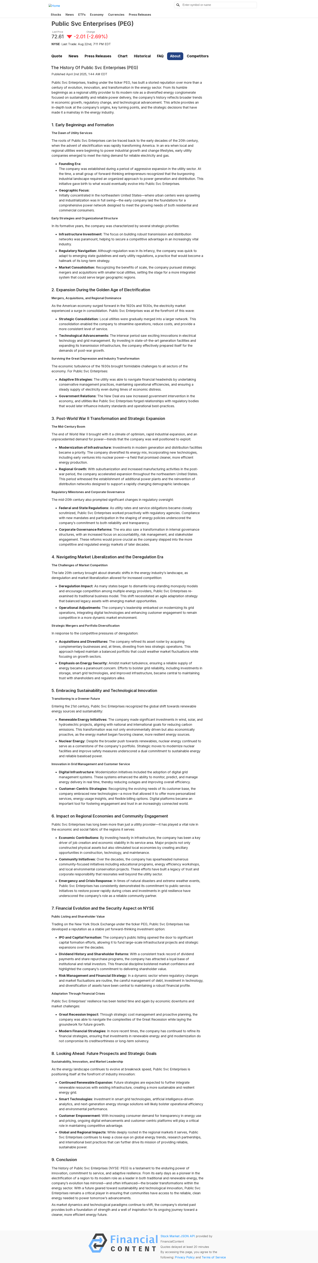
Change (90, 31)
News (70, 14)
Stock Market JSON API (177, 1236)
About (175, 56)
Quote (56, 56)
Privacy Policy (185, 1257)
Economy (97, 14)
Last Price (57, 31)
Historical (142, 56)
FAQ (160, 56)
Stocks (56, 14)
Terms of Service (214, 1257)
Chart (123, 56)
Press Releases (140, 14)
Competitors (198, 56)
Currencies (116, 14)
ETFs (82, 14)
